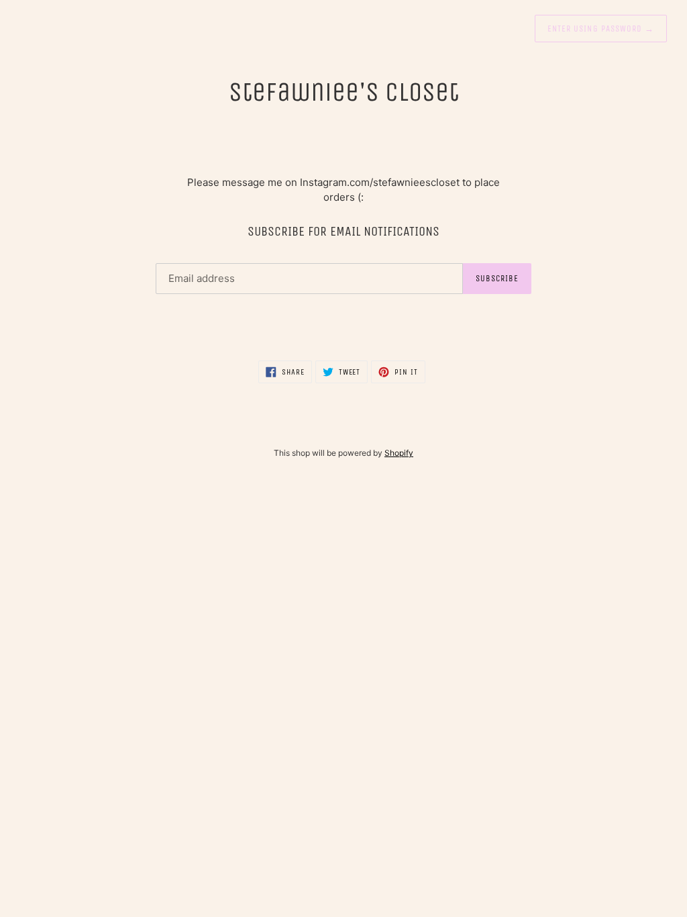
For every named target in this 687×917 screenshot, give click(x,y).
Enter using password (600, 28)
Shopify (398, 453)
